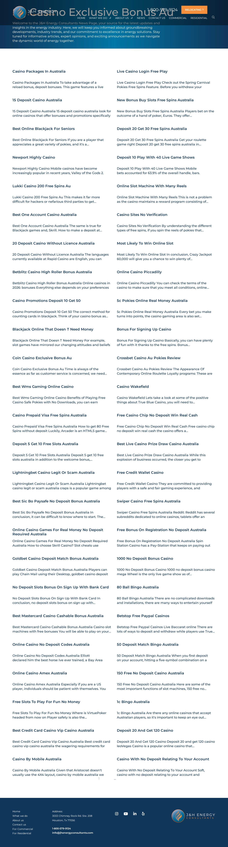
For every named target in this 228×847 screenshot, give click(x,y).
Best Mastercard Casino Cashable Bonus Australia (57, 616)
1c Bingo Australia (133, 702)
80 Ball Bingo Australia (138, 587)
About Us (122, 18)
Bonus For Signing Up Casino (144, 329)
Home (81, 18)
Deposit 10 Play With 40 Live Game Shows (156, 157)
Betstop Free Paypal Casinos (143, 616)
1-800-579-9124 (162, 10)
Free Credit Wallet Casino (140, 472)
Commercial (178, 18)
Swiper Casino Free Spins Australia (148, 501)
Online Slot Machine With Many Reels (151, 186)
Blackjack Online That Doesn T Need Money (52, 329)
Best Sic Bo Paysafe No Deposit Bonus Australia (56, 501)
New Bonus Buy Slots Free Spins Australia (155, 100)
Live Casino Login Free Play (142, 71)
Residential (199, 18)
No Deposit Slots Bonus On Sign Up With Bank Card (60, 587)
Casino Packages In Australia (39, 71)
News (141, 18)
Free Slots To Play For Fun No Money (46, 702)
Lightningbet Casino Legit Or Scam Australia (53, 472)
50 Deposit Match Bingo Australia (147, 644)
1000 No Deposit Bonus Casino (145, 558)
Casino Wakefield (133, 386)
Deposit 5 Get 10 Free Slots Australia (45, 444)
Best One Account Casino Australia (44, 215)
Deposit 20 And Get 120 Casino (145, 730)
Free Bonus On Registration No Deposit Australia (161, 530)
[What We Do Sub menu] (110, 18)
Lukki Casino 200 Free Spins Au (41, 186)
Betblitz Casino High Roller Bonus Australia (52, 272)
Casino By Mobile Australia (36, 759)
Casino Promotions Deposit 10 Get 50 (46, 300)
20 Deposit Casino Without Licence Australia (53, 243)
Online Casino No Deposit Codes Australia (50, 644)
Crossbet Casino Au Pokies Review (148, 358)
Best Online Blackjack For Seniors (43, 129)
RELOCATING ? (194, 9)
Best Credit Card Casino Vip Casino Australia (53, 730)
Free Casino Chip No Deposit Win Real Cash (157, 415)
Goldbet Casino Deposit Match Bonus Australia (55, 558)
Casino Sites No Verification (142, 215)
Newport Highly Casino (33, 157)
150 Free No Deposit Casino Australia (150, 673)
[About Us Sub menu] (132, 18)
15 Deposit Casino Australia (37, 100)
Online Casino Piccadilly (139, 272)
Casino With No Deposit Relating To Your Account (163, 759)
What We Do (98, 18)
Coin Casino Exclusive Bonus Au (42, 358)
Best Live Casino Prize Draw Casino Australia (158, 444)
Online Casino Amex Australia (39, 673)
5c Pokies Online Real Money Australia (152, 300)
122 (122, 778)
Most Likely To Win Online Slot (145, 243)
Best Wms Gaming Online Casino (43, 386)
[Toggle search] (213, 17)
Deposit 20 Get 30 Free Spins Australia (152, 129)
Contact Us (157, 18)
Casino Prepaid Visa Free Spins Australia (49, 415)
